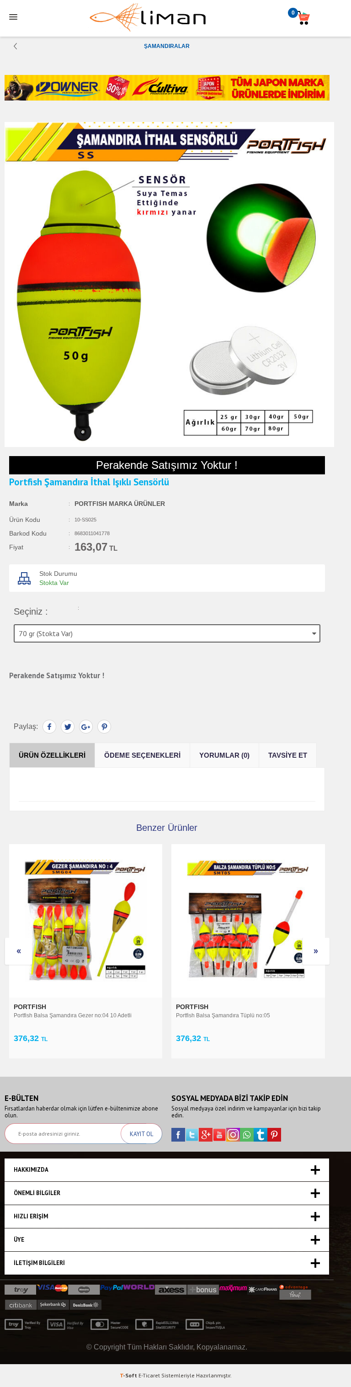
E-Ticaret (149, 1375)
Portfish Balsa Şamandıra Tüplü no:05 (223, 1015)
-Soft (129, 1375)
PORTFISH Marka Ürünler (119, 503)
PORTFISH (31, 1006)
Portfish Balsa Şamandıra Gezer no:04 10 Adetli (73, 1015)
